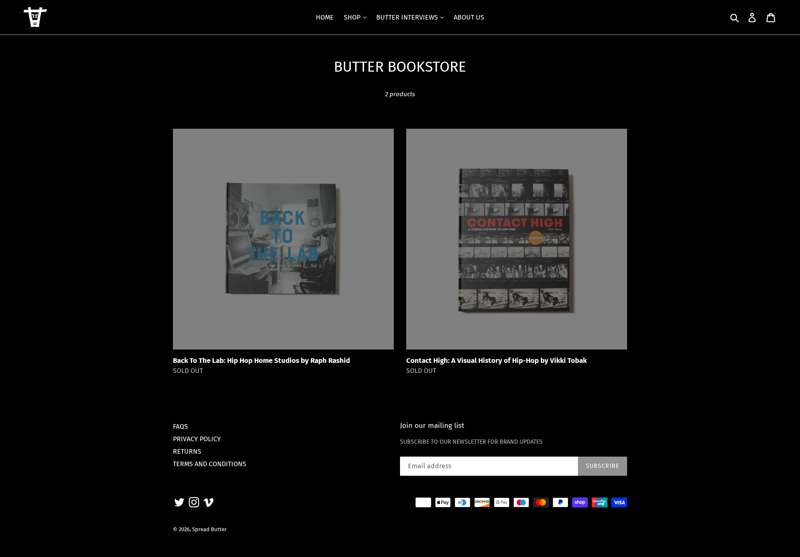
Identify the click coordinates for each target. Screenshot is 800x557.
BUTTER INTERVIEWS (408, 17)
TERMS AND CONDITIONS (209, 464)
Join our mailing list (432, 426)
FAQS (180, 426)
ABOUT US (469, 17)
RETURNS (187, 451)
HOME (325, 17)
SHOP (353, 17)
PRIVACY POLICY (197, 439)
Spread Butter (209, 529)
